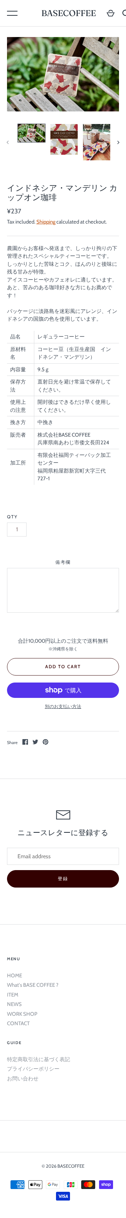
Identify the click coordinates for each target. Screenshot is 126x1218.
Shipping (45, 222)
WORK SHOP (22, 1014)
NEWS (14, 1004)
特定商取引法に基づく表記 (38, 1059)
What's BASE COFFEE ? (32, 985)
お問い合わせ (22, 1078)
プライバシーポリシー (33, 1069)
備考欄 (63, 562)
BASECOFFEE (68, 13)
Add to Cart (63, 666)
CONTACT (18, 1023)
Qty (12, 516)
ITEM (12, 995)
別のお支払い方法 (63, 706)
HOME (14, 975)
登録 (63, 878)
